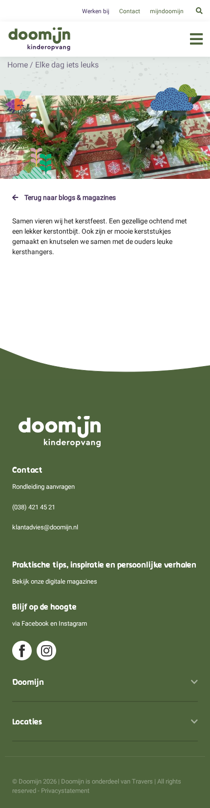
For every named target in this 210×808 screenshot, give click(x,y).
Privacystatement (65, 790)
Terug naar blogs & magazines (69, 197)
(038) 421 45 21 (33, 507)
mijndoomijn (167, 11)
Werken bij (95, 11)
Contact (129, 11)
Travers (142, 781)
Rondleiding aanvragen (43, 486)
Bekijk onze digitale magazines (54, 581)
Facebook (35, 623)
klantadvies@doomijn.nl (45, 527)
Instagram (73, 623)
